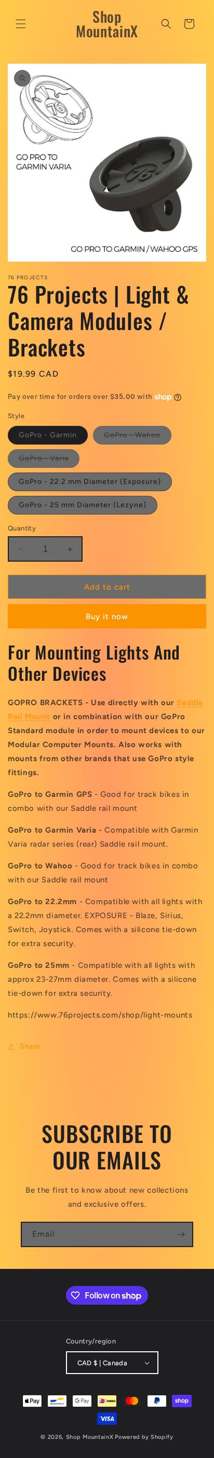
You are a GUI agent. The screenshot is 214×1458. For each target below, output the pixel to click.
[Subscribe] (180, 1234)
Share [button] (30, 1046)
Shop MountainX (90, 1437)
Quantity (22, 528)
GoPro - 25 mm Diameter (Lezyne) (82, 505)
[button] (20, 23)
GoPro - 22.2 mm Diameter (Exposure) (90, 481)
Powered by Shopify (144, 1437)
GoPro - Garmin (48, 435)
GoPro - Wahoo (137, 437)
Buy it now (107, 616)
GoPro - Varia (49, 460)
